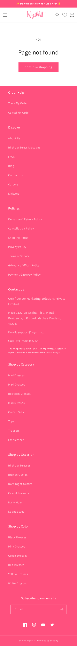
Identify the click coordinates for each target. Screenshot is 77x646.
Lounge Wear (17, 511)
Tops (11, 421)
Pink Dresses (16, 546)
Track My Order (18, 103)
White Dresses (17, 583)
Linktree (13, 193)
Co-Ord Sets (16, 412)
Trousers (14, 430)
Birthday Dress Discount (24, 147)
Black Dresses (17, 537)
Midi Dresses (16, 403)
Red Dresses (16, 565)
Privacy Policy (17, 247)
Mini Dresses (16, 375)
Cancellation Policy (21, 228)
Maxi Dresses (16, 384)
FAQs (11, 156)
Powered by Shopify (47, 640)
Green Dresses (17, 555)
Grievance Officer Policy (23, 265)
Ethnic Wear (16, 440)
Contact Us (15, 175)
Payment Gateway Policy (24, 274)
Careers (13, 184)
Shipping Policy (18, 237)
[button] (5, 14)
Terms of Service (19, 256)
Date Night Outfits (20, 484)
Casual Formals (18, 493)
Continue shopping (38, 67)
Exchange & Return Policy (25, 219)
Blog (11, 166)
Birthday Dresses (19, 465)
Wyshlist (32, 640)
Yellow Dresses (18, 574)
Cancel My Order (19, 112)
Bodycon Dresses (19, 394)
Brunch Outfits (18, 474)
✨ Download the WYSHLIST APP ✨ (38, 3)
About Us (14, 138)
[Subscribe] (62, 609)
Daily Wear (15, 502)
